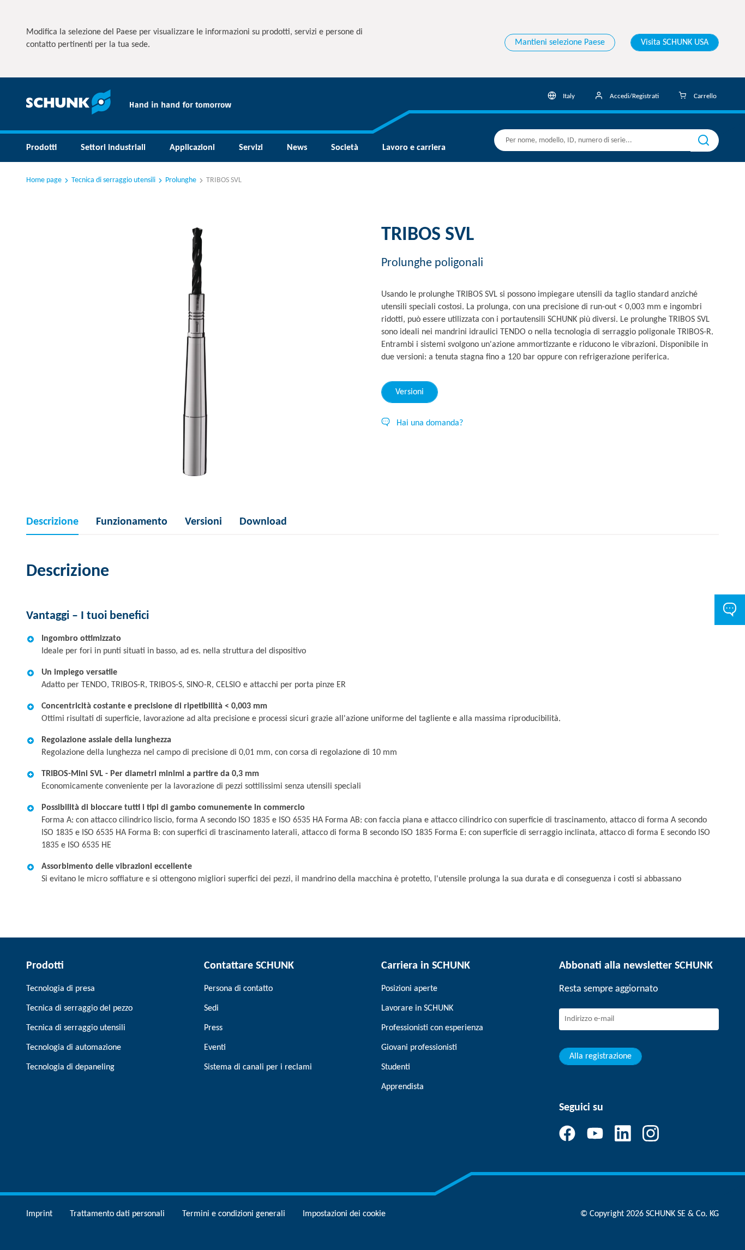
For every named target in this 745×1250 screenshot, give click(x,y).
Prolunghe (180, 180)
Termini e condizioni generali (233, 1214)
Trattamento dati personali (117, 1214)
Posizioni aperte (409, 988)
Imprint (39, 1214)
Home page (44, 180)
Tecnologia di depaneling (70, 1067)
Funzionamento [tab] (131, 521)
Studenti (395, 1067)
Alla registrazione (600, 1056)
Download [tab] (263, 521)
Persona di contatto (238, 988)
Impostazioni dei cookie (344, 1214)
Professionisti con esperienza (432, 1028)
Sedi (211, 1008)
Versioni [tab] (409, 392)
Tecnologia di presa (60, 988)
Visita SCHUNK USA (674, 42)
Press (213, 1028)
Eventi (215, 1047)
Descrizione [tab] (52, 521)
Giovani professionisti (419, 1047)
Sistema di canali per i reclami (258, 1067)
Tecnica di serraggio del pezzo (79, 1008)
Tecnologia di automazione (73, 1047)
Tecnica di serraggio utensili (113, 180)
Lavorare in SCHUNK (417, 1008)
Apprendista (402, 1087)
